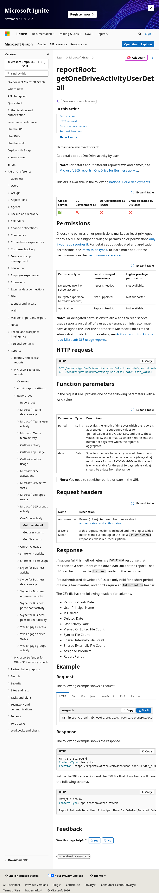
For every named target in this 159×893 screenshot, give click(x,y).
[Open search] (140, 33)
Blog (55, 885)
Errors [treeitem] (12, 164)
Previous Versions (36, 885)
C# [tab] (73, 696)
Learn (61, 57)
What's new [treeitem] (15, 89)
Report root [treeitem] (27, 402)
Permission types (94, 250)
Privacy (89, 885)
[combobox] (26, 64)
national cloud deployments (129, 182)
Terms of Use (11, 890)
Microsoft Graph (79, 57)
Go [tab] (83, 696)
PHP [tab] (122, 696)
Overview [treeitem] (17, 178)
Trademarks (32, 890)
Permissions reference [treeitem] (22, 122)
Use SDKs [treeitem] (14, 136)
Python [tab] (135, 696)
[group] (106, 370)
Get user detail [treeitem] (33, 525)
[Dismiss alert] (151, 8)
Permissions (67, 116)
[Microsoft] (7, 33)
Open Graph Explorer (138, 44)
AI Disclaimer (11, 885)
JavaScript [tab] (107, 696)
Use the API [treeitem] (15, 129)
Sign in (149, 33)
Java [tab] (93, 696)
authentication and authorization (100, 523)
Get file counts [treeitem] (32, 539)
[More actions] (152, 58)
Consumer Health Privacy (117, 885)
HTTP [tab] (62, 696)
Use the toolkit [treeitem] (17, 143)
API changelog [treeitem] (17, 96)
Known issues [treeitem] (17, 157)
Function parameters (73, 126)
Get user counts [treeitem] (33, 532)
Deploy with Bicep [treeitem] (19, 150)
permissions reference (104, 255)
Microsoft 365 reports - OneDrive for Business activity (99, 170)
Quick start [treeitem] (15, 103)
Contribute (73, 885)
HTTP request (68, 121)
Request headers (71, 131)
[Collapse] (48, 54)
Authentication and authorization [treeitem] (20, 112)
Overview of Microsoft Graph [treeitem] (26, 82)
